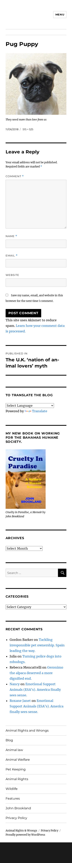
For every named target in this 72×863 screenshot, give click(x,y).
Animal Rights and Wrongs (27, 730)
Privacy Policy (16, 818)
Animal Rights (17, 779)
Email (12, 255)
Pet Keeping (16, 769)
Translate (39, 411)
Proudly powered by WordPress (25, 834)
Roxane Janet (20, 701)
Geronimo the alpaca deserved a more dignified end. (36, 672)
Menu (59, 14)
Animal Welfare (18, 760)
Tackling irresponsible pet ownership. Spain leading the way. (37, 645)
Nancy (15, 684)
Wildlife (12, 789)
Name (11, 236)
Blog (9, 740)
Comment (15, 176)
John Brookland (18, 808)
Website (12, 275)
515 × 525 (28, 129)
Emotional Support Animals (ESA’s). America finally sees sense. (35, 689)
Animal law (14, 750)
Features (13, 798)
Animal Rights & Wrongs (21, 830)
